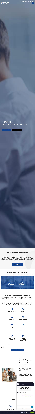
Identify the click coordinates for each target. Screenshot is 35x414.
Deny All (27, 412)
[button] (33, 3)
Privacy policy (23, 412)
